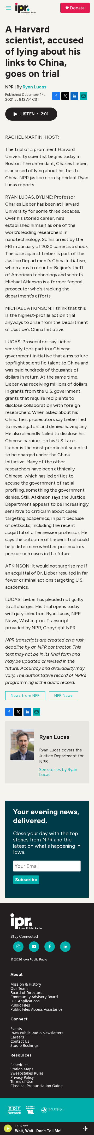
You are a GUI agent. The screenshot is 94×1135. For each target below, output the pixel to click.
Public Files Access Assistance (36, 1009)
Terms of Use (21, 1081)
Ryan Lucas (34, 86)
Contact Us (19, 1041)
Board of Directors (26, 992)
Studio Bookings (24, 1045)
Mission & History (25, 984)
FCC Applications (25, 1000)
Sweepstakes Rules (27, 1073)
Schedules (19, 1064)
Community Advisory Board (34, 996)
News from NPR (25, 695)
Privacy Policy (22, 1077)
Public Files (20, 1005)
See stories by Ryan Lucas (58, 772)
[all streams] (87, 1128)
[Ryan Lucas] (22, 744)
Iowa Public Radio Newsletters (36, 1032)
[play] (8, 1128)
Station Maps (21, 1068)
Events (16, 1028)
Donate (77, 7)
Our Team (19, 988)
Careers (17, 1037)
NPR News (63, 695)
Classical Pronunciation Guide (36, 1085)
